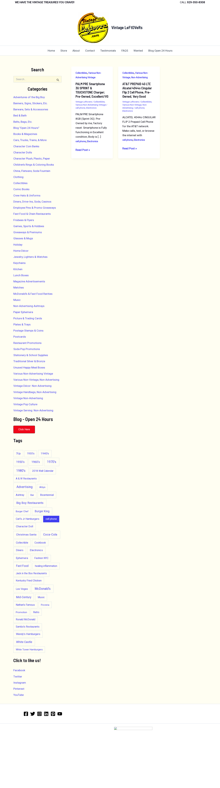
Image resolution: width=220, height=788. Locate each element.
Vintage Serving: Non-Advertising (33, 410)
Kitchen (17, 269)
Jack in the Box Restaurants (31, 573)
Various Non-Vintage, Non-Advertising (36, 379)
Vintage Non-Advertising (28, 398)
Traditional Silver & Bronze (29, 361)
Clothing (18, 177)
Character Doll (24, 526)
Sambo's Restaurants (27, 626)
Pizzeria (45, 604)
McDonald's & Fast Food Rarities (33, 293)
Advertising (24, 487)
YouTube (18, 694)
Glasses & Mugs (23, 238)
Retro (36, 612)
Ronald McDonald (25, 619)
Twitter (17, 676)
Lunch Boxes (21, 275)
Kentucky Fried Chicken (29, 580)
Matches (18, 287)
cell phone (51, 519)
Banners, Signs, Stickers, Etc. (30, 103)
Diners (19, 550)
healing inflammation (46, 566)
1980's (20, 471)
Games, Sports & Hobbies (28, 226)
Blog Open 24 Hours (160, 50)
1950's (20, 462)
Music (17, 299)
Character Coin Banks (26, 146)
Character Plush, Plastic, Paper (31, 158)
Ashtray (20, 494)
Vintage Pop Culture (25, 404)
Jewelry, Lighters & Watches (30, 256)
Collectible (22, 542)
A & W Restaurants (26, 478)
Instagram (19, 682)
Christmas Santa (26, 534)
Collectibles (20, 183)
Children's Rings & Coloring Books (33, 164)
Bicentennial (47, 494)
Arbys (42, 487)
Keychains (19, 263)
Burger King (42, 511)
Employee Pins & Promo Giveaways (34, 207)
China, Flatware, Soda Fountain (31, 171)
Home (51, 50)
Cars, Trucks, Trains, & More (30, 140)
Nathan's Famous (25, 604)
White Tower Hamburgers (29, 649)
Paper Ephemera (23, 312)
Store (63, 50)
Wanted (138, 50)
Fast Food (22, 565)
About (76, 50)
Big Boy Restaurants (29, 503)
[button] (24, 429)
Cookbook (40, 542)
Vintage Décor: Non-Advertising (32, 385)
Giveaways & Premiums (27, 232)
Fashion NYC (41, 558)
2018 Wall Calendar (42, 470)
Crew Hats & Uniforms (26, 195)
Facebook (19, 670)
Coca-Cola (50, 534)
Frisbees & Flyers (23, 220)
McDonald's (43, 589)
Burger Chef (22, 511)
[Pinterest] (53, 713)
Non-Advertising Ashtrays (28, 306)
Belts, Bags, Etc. (22, 121)
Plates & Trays (22, 324)
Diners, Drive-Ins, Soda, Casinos (32, 201)
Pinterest (18, 688)
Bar (32, 495)
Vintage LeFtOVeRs (127, 27)
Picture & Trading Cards (27, 318)
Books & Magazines (25, 134)
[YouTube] (59, 713)
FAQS (124, 50)
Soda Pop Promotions (26, 349)
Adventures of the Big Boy (29, 97)
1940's (45, 453)
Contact (90, 50)
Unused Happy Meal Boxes (29, 367)
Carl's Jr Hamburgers (27, 518)
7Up (18, 453)
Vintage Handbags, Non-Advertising (34, 392)
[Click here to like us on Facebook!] (26, 713)
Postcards (19, 336)
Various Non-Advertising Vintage (33, 373)
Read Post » (83, 150)
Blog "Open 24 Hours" (26, 127)
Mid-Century (23, 597)
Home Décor (21, 250)
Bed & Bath (20, 115)
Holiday (17, 244)
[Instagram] (39, 713)
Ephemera (22, 558)
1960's (35, 462)
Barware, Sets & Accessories (30, 109)
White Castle (24, 642)
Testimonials (108, 50)
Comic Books (21, 189)
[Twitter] (32, 713)
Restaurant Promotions (27, 343)
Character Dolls (22, 152)
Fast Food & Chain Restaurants (32, 213)
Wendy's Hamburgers (28, 634)
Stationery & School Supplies (30, 355)
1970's (51, 462)
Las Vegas (22, 589)
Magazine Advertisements (29, 281)
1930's (30, 453)
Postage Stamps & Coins (28, 330)
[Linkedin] (46, 713)
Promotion (21, 612)
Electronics (36, 550)
